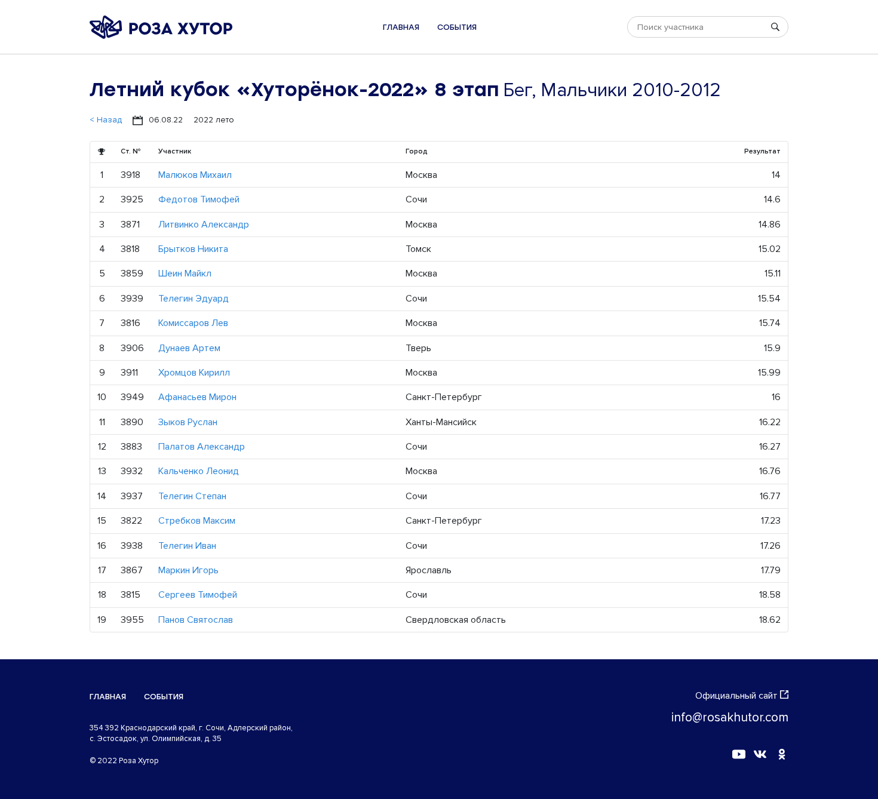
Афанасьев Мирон (197, 397)
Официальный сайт (736, 696)
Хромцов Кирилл (194, 373)
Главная (401, 27)
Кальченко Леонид (198, 471)
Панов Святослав (195, 620)
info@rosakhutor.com (729, 717)
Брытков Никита (193, 249)
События (457, 27)
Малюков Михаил (195, 175)
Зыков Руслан (187, 422)
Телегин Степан (192, 496)
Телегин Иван (187, 546)
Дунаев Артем (189, 348)
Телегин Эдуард (193, 299)
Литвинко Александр (203, 225)
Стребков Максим (196, 521)
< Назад (106, 120)
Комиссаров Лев (193, 323)
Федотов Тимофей (199, 199)
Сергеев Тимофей (197, 595)
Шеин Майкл (184, 273)
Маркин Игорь (188, 570)
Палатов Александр (201, 447)
